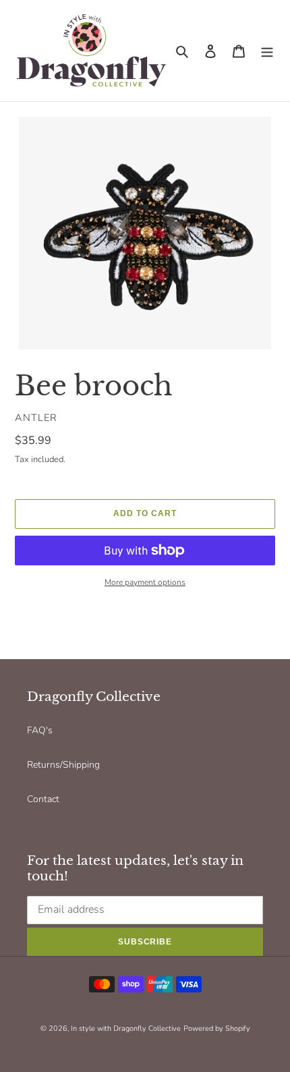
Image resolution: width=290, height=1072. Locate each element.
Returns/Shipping (63, 764)
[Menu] (267, 50)
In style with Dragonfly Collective (126, 1028)
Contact (43, 799)
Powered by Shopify (216, 1028)
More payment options (145, 582)
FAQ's (40, 730)
